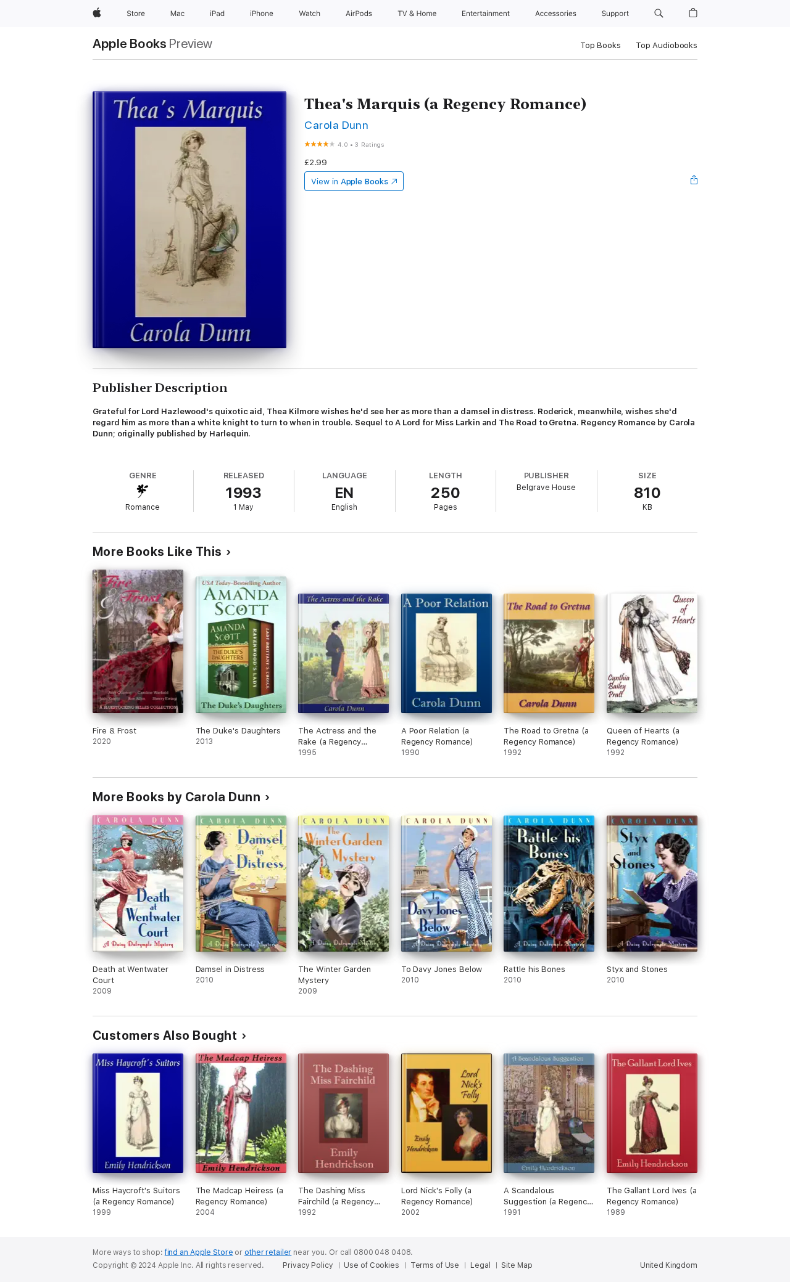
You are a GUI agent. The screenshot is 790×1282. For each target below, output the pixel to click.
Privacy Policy (308, 1265)
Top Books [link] (600, 45)
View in (349, 181)
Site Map (516, 1265)
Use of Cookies (371, 1265)
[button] (658, 13)
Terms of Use (435, 1265)
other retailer (267, 1252)
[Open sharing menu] (694, 181)
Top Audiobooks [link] (666, 45)
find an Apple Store (199, 1252)
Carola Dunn (336, 124)
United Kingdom (668, 1265)
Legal (480, 1265)
